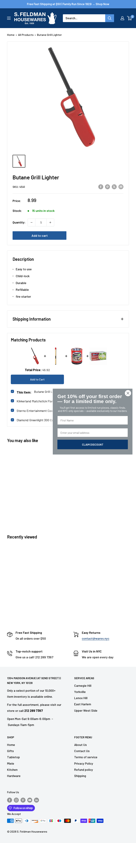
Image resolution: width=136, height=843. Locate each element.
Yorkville (80, 692)
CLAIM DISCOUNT (92, 444)
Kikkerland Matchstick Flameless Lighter (44, 401)
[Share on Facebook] (100, 186)
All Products (25, 34)
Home (11, 34)
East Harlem (82, 704)
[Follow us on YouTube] (29, 800)
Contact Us (82, 751)
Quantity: (19, 222)
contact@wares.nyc (95, 638)
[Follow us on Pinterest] (23, 800)
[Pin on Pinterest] (107, 186)
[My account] (122, 18)
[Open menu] (9, 18)
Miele (10, 763)
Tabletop (13, 757)
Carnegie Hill (82, 685)
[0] (129, 18)
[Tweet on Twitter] (114, 186)
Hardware (14, 776)
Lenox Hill (80, 698)
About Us (80, 745)
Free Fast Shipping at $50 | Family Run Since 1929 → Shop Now (68, 4)
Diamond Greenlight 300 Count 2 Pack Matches (48, 420)
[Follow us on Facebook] (9, 800)
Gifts (10, 751)
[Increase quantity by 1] (50, 222)
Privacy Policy (83, 763)
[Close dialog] (128, 393)
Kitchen (12, 769)
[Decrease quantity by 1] (31, 222)
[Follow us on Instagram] (16, 800)
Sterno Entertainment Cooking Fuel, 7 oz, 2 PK (48, 411)
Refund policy (83, 769)
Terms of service (85, 757)
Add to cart (40, 235)
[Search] (109, 18)
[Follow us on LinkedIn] (36, 800)
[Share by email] (120, 186)
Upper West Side (85, 710)
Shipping (80, 776)
